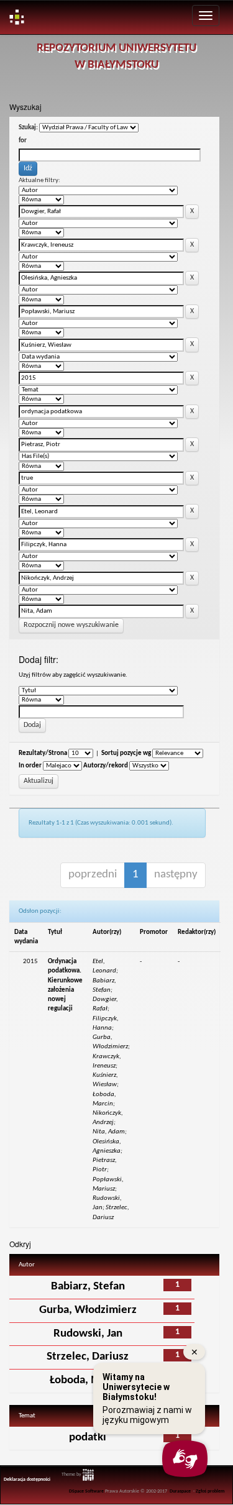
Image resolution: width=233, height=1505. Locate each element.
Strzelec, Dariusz (88, 1357)
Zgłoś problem (210, 1491)
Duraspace (180, 1491)
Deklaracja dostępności (27, 1479)
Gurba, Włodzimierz (88, 1310)
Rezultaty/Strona (43, 753)
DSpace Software (86, 1491)
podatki (87, 1437)
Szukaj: (28, 127)
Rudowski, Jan (87, 1334)
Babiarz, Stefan (88, 1286)
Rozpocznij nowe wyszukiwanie (71, 625)
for (23, 140)
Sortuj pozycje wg (126, 753)
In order (30, 765)
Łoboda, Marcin (88, 1380)
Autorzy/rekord (105, 765)
